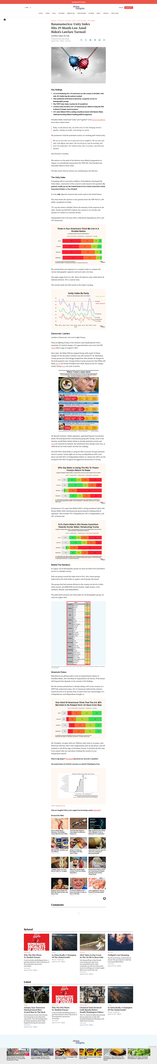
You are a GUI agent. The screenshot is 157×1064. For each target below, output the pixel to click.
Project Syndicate (58, 959)
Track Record (81, 13)
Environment (84, 1005)
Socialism (27, 952)
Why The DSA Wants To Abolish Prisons (33, 956)
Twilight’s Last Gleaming (118, 955)
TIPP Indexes (91, 20)
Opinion (53, 20)
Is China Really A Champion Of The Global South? (64, 956)
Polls (54, 13)
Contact (106, 13)
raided (53, 348)
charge (58, 363)
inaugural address (98, 120)
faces (64, 366)
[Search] (30, 7)
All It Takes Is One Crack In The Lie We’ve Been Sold (91, 956)
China (53, 952)
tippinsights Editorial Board (60, 39)
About (99, 13)
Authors (91, 13)
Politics (68, 20)
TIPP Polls (60, 20)
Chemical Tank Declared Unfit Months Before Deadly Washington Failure (91, 1009)
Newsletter (71, 13)
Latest (41, 13)
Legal (74, 20)
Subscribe (129, 7)
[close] (155, 2)
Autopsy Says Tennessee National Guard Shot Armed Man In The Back (34, 1009)
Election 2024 (81, 20)
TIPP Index (61, 13)
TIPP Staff (27, 968)
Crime (25, 1005)
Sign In (121, 7)
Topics (47, 13)
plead (53, 444)
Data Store (114, 13)
